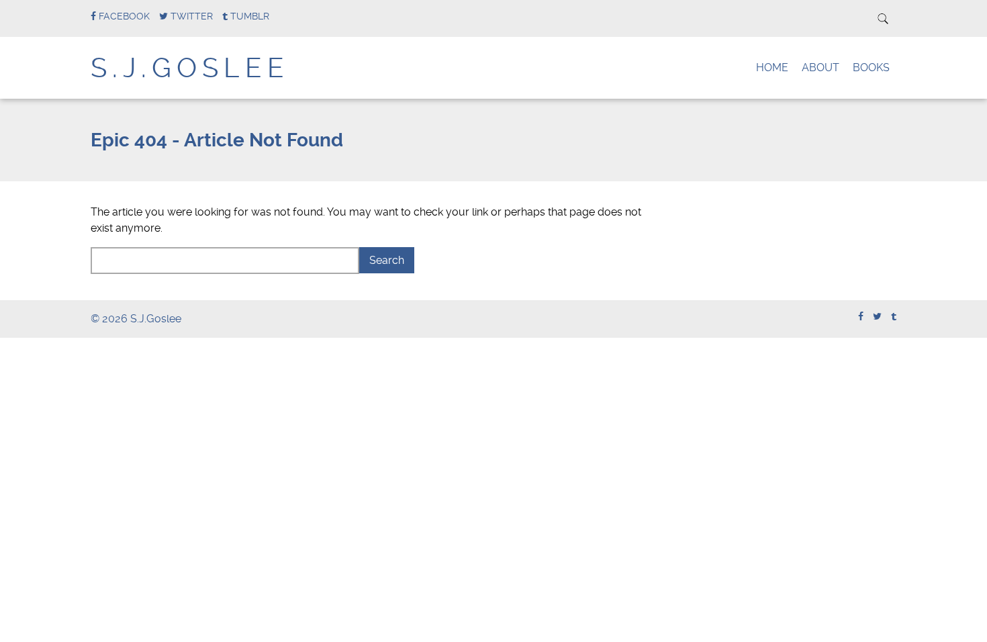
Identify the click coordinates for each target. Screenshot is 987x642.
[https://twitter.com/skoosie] (877, 317)
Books (871, 67)
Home (772, 67)
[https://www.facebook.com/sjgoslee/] (860, 317)
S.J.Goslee (190, 68)
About (820, 67)
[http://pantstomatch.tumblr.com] (893, 317)
